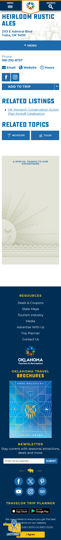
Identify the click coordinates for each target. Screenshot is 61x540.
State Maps (30, 309)
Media (30, 321)
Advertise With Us (30, 327)
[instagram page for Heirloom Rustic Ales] (15, 77)
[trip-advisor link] (42, 491)
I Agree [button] (30, 534)
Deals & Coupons (31, 303)
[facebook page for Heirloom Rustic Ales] (6, 77)
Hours (49, 67)
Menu (10, 3)
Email (11, 67)
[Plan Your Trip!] (12, 528)
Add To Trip (19, 87)
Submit (51, 460)
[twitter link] (30, 481)
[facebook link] (18, 481)
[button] (10, 5)
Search (50, 3)
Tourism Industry (30, 315)
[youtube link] (18, 491)
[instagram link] (30, 491)
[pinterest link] (42, 481)
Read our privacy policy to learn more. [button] (30, 526)
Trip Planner (30, 333)
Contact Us (30, 339)
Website (30, 67)
